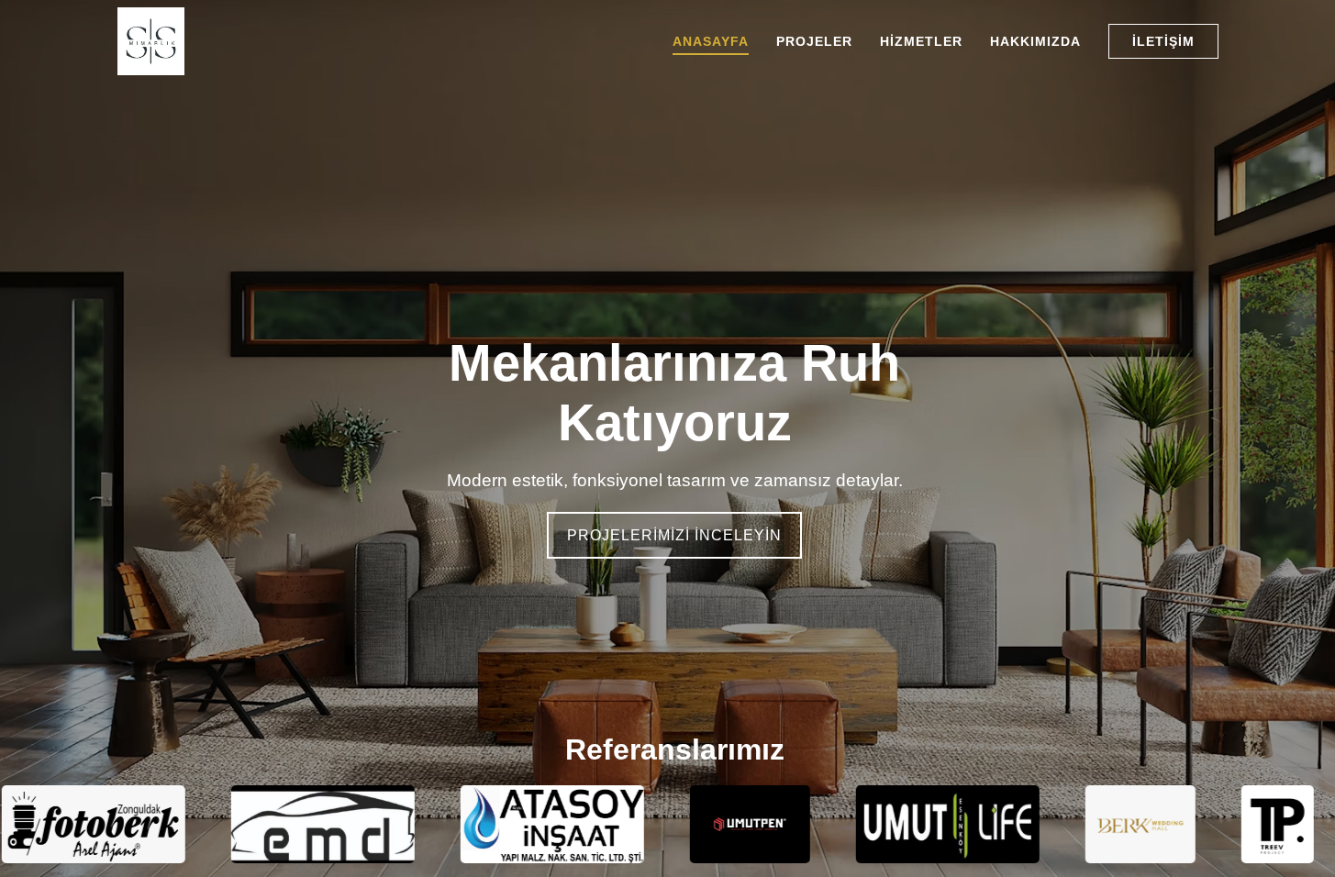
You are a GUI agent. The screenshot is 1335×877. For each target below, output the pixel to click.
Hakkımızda (1035, 41)
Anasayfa (711, 41)
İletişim (1163, 41)
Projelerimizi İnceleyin (674, 535)
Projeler (814, 41)
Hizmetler (921, 41)
